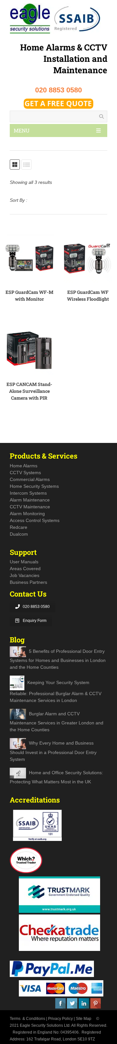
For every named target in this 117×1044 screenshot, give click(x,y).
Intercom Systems (28, 493)
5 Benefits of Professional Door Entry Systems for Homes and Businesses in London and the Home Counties (58, 659)
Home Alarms (23, 465)
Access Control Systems (34, 520)
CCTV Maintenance (30, 506)
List (26, 164)
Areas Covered (25, 568)
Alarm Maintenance (30, 499)
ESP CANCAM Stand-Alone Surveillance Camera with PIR (29, 391)
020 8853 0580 (36, 606)
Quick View (20, 258)
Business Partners (28, 582)
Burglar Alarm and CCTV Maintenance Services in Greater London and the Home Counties (56, 721)
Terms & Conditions (27, 1018)
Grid (15, 164)
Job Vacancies (24, 575)
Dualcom (19, 534)
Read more (36, 258)
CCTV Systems (25, 472)
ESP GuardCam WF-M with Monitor (29, 295)
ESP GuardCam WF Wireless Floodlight (88, 295)
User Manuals (24, 561)
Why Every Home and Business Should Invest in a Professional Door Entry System (53, 751)
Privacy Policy (60, 1018)
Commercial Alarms (30, 479)
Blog (17, 639)
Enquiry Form (34, 620)
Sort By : (18, 200)
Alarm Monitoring (27, 513)
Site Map (83, 1018)
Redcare (18, 527)
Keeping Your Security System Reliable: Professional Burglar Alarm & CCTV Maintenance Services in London (55, 691)
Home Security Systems (34, 486)
